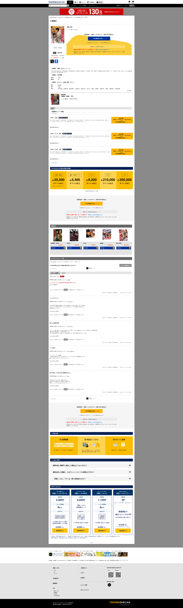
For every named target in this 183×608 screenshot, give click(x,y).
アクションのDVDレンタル (78, 17)
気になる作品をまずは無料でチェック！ (119, 551)
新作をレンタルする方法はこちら (103, 49)
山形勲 (92, 88)
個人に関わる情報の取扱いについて (91, 560)
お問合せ (83, 578)
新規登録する (59, 530)
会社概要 (50, 560)
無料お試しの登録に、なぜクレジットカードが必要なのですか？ (73, 472)
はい (65, 289)
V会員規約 (55, 560)
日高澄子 (97, 88)
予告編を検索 (59, 52)
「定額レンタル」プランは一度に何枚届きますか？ (69, 479)
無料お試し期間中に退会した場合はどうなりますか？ (70, 465)
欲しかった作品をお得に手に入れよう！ (71, 551)
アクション (76, 29)
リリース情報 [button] (82, 5)
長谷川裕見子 (71, 88)
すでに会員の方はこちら (105, 42)
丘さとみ (88, 88)
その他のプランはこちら (92, 42)
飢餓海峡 (101, 243)
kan (68, 376)
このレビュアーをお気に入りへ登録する (110, 292)
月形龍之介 (77, 88)
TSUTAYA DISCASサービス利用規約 (64, 560)
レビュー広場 (84, 585)
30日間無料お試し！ (99, 38)
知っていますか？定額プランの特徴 (86, 551)
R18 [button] (131, 5)
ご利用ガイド (119, 5)
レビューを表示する (53, 284)
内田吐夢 (59, 85)
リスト (129, 3)
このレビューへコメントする (125, 292)
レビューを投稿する (125, 265)
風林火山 (69, 243)
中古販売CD (91, 2)
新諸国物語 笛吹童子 (55, 243)
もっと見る (129, 90)
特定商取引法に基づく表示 (104, 560)
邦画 (71, 29)
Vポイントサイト (85, 590)
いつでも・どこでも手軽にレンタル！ (55, 551)
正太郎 (68, 279)
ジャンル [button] (73, 5)
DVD (70, 2)
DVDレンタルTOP (53, 17)
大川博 (59, 86)
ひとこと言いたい (70, 351)
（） (63, 57)
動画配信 (101, 2)
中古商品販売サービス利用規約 (78, 560)
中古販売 (55, 594)
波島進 (106, 88)
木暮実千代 (102, 88)
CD (77, 2)
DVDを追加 (53, 247)
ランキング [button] (92, 5)
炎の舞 (84, 243)
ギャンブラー (70, 301)
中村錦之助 (65, 88)
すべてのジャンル (60, 17)
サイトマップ (125, 560)
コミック (83, 2)
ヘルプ (125, 5)
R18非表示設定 (57, 595)
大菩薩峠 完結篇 (65, 96)
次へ (94, 268)
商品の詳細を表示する (54, 127)
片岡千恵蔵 (60, 88)
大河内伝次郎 (117, 88)
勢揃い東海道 (118, 243)
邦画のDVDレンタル (68, 17)
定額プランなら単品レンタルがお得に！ (103, 551)
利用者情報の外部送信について (116, 560)
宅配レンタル (56, 590)
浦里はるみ (83, 88)
